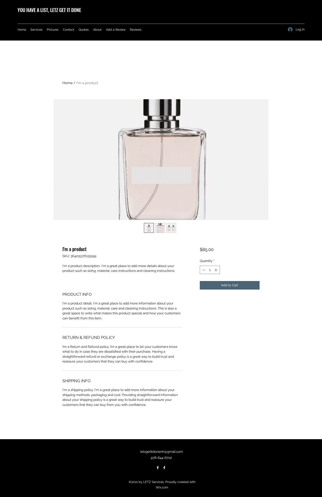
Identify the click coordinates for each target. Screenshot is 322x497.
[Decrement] (203, 270)
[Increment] (216, 270)
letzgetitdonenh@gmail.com (161, 452)
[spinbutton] (209, 270)
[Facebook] (158, 467)
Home (67, 83)
